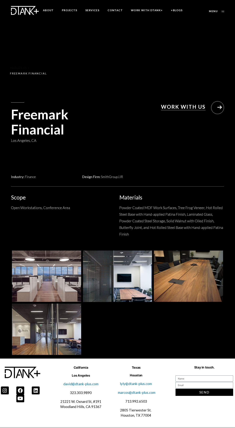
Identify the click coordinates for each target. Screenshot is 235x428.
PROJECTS (69, 10)
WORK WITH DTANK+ (147, 10)
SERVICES (92, 10)
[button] (216, 11)
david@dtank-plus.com (80, 384)
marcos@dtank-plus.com (136, 392)
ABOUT (48, 10)
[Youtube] (20, 398)
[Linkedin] (36, 390)
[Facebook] (20, 390)
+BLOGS (176, 10)
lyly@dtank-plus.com (136, 384)
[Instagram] (5, 390)
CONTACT (115, 10)
